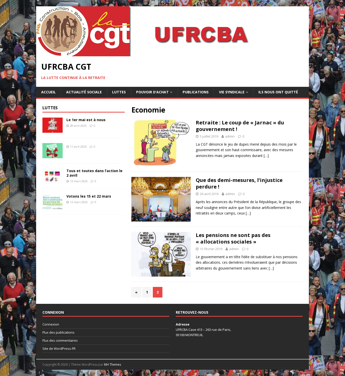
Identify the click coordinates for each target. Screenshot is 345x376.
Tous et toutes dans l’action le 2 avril (94, 173)
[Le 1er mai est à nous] (52, 129)
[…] (266, 155)
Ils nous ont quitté (278, 92)
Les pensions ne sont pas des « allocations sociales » (233, 238)
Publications (196, 92)
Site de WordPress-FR (59, 348)
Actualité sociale (84, 92)
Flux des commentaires (60, 340)
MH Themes (112, 364)
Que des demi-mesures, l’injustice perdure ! (239, 183)
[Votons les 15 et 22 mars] (52, 206)
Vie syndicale (231, 92)
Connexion (50, 324)
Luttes (119, 92)
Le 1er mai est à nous (86, 119)
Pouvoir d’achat (152, 92)
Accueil (48, 92)
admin (230, 136)
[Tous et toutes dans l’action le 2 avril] (52, 180)
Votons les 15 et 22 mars (88, 196)
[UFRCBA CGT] (157, 53)
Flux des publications (58, 332)
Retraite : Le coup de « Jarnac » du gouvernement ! (240, 125)
